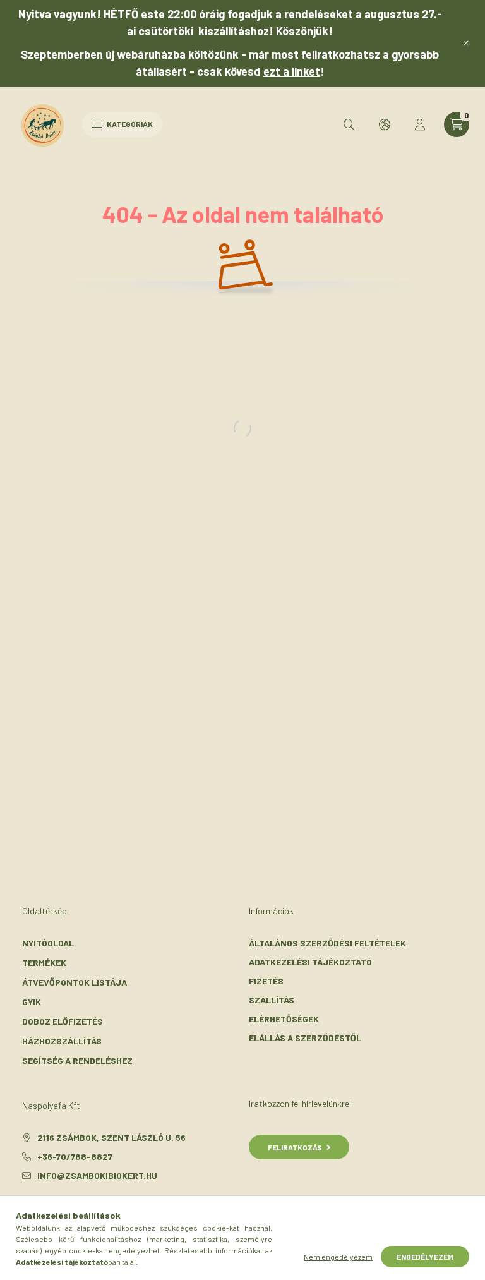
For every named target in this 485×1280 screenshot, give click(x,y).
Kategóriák (129, 123)
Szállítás (271, 999)
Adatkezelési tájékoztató (310, 962)
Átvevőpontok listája (74, 982)
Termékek (44, 962)
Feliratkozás (295, 1147)
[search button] (349, 124)
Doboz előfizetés (62, 1021)
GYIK (31, 1001)
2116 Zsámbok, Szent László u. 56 (111, 1137)
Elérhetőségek (284, 1018)
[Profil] (420, 124)
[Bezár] (466, 42)
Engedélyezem (425, 1256)
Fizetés (266, 980)
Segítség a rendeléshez (77, 1060)
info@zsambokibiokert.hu (97, 1175)
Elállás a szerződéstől (305, 1037)
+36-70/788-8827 (74, 1156)
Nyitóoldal (48, 943)
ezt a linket (291, 71)
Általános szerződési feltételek (327, 943)
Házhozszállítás (62, 1040)
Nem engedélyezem (338, 1256)
